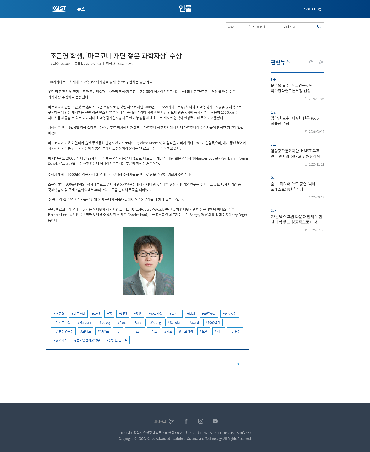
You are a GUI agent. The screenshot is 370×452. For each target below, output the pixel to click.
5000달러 (214, 322)
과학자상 (157, 313)
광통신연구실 (64, 331)
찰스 (154, 331)
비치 (192, 313)
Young (156, 322)
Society (105, 322)
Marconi (85, 322)
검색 (319, 27)
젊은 (139, 313)
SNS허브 (160, 421)
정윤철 (236, 331)
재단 (97, 313)
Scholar (175, 322)
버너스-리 (136, 331)
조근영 (60, 313)
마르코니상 (63, 322)
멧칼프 (104, 331)
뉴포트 (176, 313)
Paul (122, 322)
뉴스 (81, 8)
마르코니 (79, 313)
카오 (169, 331)
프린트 (311, 62)
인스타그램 (200, 421)
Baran (139, 322)
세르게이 (187, 331)
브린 (205, 331)
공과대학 (61, 340)
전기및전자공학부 (88, 340)
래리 (220, 331)
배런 (124, 313)
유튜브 (215, 421)
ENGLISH (309, 9)
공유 (321, 62)
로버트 (86, 331)
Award (194, 322)
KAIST (59, 9)
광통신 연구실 (118, 340)
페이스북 (186, 421)
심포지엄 (231, 313)
